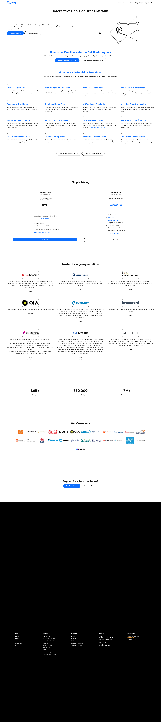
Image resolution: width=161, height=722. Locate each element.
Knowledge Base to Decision (50, 654)
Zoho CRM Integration (76, 645)
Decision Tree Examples (49, 641)
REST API (73, 636)
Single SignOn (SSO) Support (133, 120)
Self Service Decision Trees (132, 136)
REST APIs (111, 217)
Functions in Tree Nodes (17, 104)
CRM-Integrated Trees (93, 120)
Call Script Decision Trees (18, 136)
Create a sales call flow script (67, 60)
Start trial (45, 239)
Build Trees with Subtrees (94, 88)
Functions (45, 643)
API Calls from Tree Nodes (56, 120)
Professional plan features (42, 232)
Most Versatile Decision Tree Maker (81, 72)
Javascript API (74, 638)
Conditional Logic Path (55, 104)
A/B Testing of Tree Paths (94, 104)
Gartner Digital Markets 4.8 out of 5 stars (133, 638)
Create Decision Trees (16, 88)
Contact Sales (45, 218)
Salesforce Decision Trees (98, 127)
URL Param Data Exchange (18, 120)
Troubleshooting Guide (48, 652)
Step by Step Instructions (93, 153)
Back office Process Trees (94, 136)
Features (17, 638)
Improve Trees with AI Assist (57, 88)
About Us (17, 636)
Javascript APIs (113, 220)
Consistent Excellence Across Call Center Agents (80, 52)
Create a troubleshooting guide (93, 60)
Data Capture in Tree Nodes (132, 88)
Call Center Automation (48, 649)
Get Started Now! (71, 486)
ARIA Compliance (113, 233)
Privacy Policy (18, 641)
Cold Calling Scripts (48, 645)
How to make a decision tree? (69, 153)
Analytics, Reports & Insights (133, 104)
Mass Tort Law (46, 647)
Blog (16, 645)
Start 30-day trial (15, 33)
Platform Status (47, 636)
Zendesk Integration (76, 641)
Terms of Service (19, 643)
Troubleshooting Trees (55, 136)
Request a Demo (33, 33)
